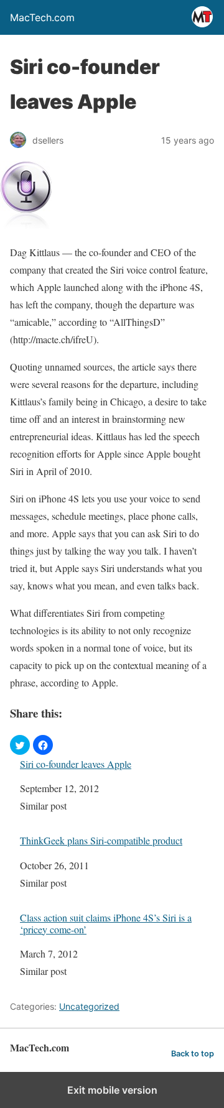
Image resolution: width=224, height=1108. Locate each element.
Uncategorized (89, 1006)
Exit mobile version (112, 1090)
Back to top (192, 1053)
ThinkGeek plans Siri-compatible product (101, 840)
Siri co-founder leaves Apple (75, 764)
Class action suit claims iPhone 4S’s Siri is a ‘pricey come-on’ (106, 923)
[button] (20, 745)
